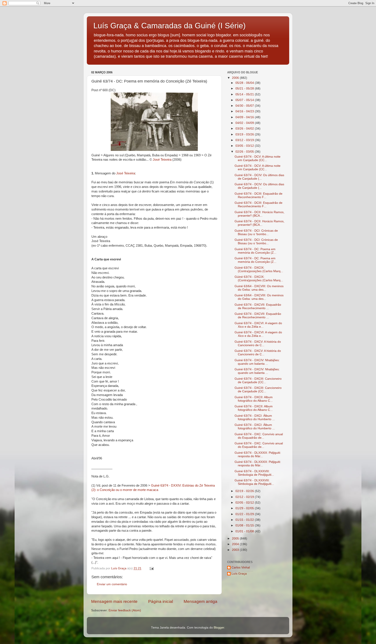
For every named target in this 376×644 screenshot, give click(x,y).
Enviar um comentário (112, 584)
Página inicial (160, 601)
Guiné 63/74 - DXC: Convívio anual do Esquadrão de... (259, 436)
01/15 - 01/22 (245, 519)
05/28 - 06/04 (245, 82)
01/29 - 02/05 (245, 508)
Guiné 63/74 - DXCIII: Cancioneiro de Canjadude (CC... (258, 380)
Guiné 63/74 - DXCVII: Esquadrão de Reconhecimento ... (258, 306)
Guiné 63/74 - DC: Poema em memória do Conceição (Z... (255, 251)
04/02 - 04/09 (245, 123)
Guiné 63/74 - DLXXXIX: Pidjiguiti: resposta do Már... (258, 454)
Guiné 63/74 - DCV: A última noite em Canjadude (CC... (257, 158)
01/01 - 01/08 (245, 531)
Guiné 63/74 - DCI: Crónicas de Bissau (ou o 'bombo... (256, 232)
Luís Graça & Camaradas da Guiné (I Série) (169, 25)
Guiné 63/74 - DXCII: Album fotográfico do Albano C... (254, 399)
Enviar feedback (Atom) (125, 610)
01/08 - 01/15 (245, 525)
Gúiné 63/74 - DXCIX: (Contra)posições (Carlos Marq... (259, 269)
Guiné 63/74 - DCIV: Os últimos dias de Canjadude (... (259, 177)
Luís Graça (239, 573)
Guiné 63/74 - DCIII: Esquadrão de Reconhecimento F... (258, 195)
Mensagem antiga (200, 601)
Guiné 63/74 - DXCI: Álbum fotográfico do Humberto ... (255, 417)
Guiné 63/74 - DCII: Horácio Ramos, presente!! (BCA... (259, 214)
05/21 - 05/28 (245, 88)
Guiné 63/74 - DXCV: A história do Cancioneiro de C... (258, 343)
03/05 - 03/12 (245, 145)
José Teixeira (162, 159)
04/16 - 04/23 (245, 111)
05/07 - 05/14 (245, 100)
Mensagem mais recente (114, 601)
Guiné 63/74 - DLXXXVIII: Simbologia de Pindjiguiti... (254, 473)
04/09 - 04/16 (245, 117)
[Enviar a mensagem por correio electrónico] (151, 568)
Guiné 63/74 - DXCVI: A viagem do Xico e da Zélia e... (258, 325)
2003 (236, 549)
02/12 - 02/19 (245, 497)
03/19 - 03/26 (245, 134)
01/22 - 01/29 (245, 514)
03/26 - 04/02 (245, 128)
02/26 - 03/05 (245, 151)
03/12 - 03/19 (245, 140)
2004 (236, 544)
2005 (236, 538)
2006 (236, 77)
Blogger (219, 627)
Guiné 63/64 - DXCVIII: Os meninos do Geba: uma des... (259, 288)
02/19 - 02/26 (245, 491)
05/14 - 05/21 (245, 94)
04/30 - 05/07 (245, 105)
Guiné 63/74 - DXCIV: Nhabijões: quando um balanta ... (257, 362)
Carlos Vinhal (241, 567)
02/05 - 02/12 (245, 502)
